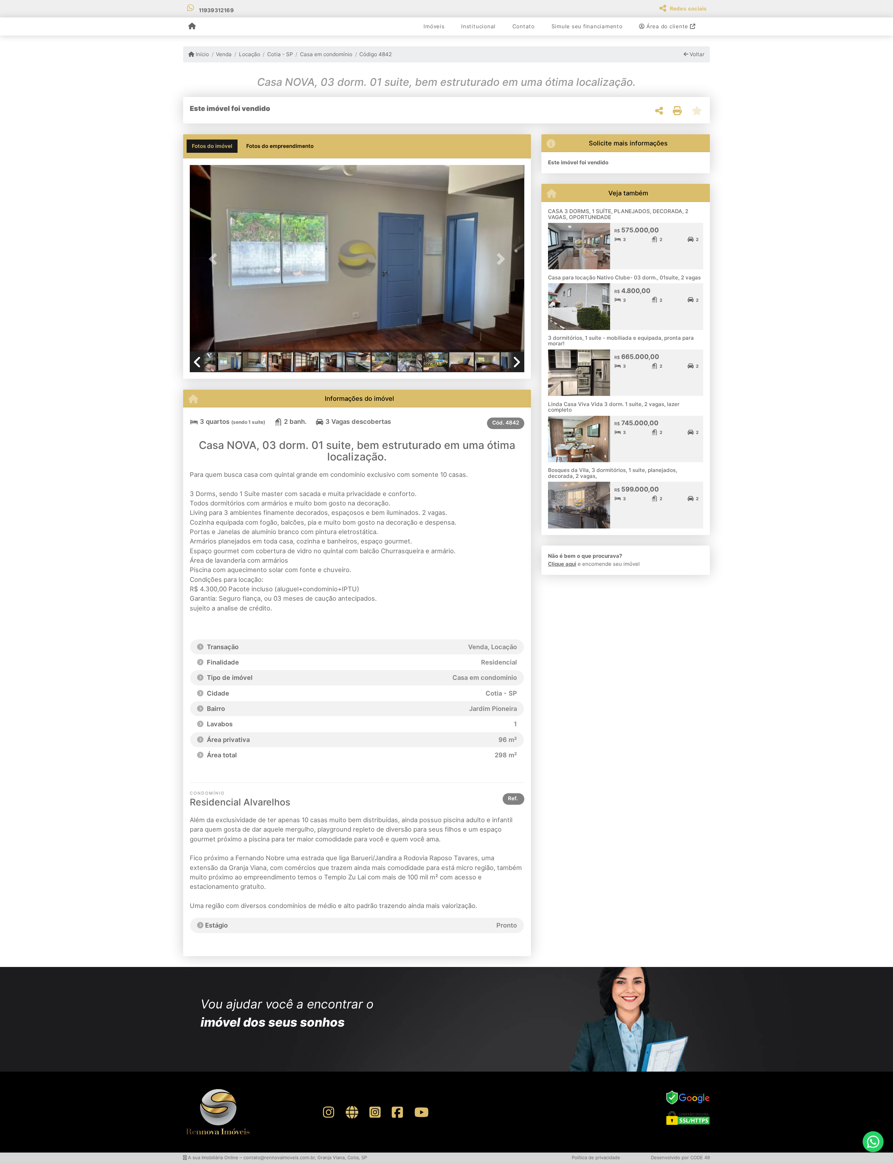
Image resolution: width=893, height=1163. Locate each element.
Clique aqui (562, 564)
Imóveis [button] (433, 26)
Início (201, 54)
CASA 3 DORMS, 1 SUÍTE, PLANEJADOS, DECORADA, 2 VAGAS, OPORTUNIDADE (618, 214)
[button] (215, 259)
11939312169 (216, 10)
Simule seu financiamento (587, 26)
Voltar (696, 54)
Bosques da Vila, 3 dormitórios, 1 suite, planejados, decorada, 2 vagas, (612, 473)
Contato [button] (523, 26)
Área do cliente (667, 26)
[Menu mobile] (192, 26)
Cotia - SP (280, 54)
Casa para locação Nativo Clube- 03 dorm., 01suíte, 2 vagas (624, 277)
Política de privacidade (596, 1157)
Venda (224, 54)
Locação (249, 54)
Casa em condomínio (326, 54)
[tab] (212, 146)
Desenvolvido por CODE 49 (680, 1157)
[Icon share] (328, 1112)
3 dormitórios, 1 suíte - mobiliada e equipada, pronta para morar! (621, 341)
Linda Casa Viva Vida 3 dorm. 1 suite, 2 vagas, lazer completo (614, 407)
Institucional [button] (478, 26)
